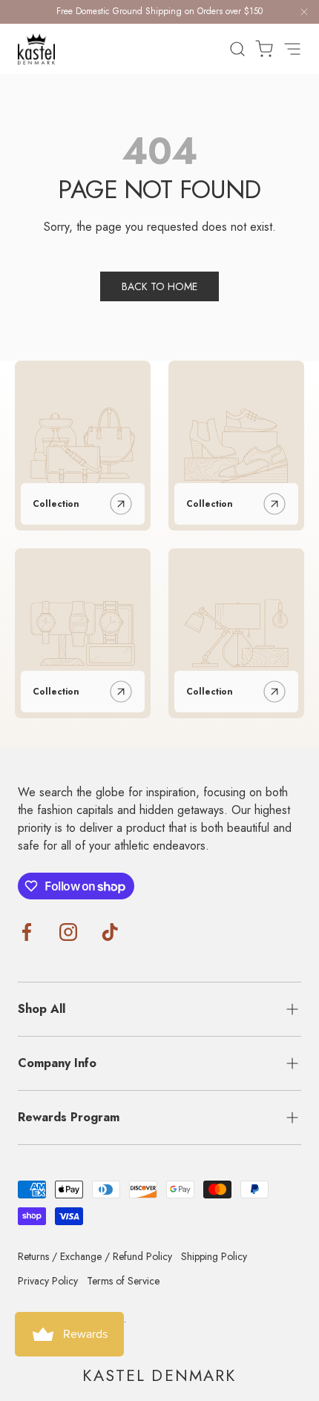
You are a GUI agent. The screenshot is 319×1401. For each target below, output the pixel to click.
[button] (259, 49)
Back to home (159, 286)
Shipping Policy (214, 1256)
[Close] (304, 14)
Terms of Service (123, 1280)
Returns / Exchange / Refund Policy (95, 1256)
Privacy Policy (48, 1280)
